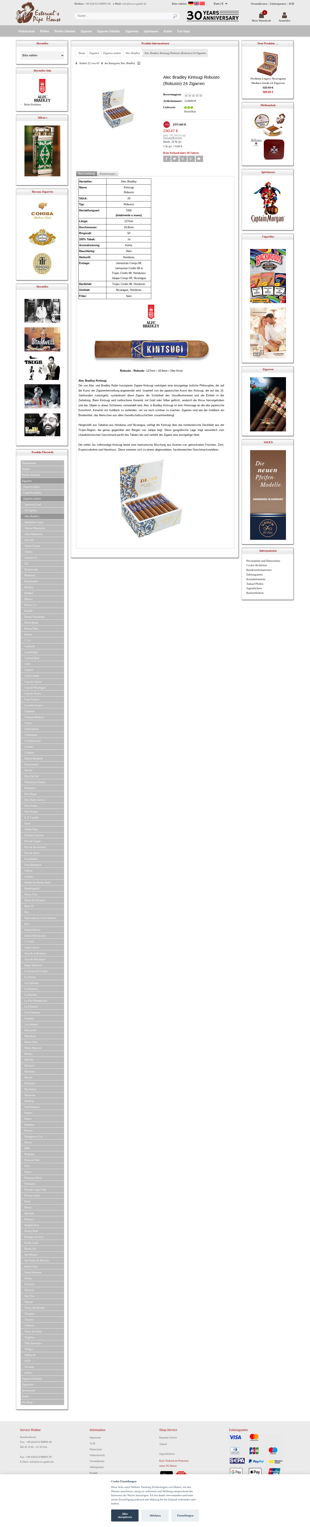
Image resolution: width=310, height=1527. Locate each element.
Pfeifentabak (26, 31)
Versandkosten (259, 3)
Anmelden (284, 20)
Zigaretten (132, 31)
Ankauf (163, 1444)
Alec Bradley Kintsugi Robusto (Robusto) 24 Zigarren (175, 53)
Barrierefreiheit (255, 592)
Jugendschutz (254, 588)
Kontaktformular (255, 579)
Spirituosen (151, 31)
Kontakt (94, 1473)
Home (81, 53)
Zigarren (86, 31)
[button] (167, 159)
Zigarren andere (112, 53)
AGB (291, 3)
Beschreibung (86, 173)
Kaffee (168, 31)
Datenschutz (96, 1449)
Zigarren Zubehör (108, 31)
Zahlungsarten (278, 3)
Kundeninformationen (259, 569)
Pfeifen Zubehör (64, 31)
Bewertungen (108, 173)
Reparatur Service (168, 1437)
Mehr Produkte (32, 104)
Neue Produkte (266, 43)
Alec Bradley (132, 53)
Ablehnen (155, 1515)
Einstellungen (185, 1515)
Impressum (95, 1437)
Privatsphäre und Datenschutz (263, 560)
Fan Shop (183, 31)
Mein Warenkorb (261, 20)
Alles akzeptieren (125, 1515)
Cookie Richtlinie (256, 565)
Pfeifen (44, 31)
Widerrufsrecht (97, 1455)
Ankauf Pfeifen (254, 583)
